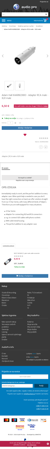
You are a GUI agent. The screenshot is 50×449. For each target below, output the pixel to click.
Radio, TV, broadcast (34, 292)
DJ (28, 295)
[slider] (43, 138)
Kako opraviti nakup (9, 321)
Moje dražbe (32, 329)
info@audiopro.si (29, 394)
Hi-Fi (28, 305)
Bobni (4, 302)
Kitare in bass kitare (9, 297)
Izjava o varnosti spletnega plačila (11, 336)
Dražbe (4, 339)
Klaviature (5, 300)
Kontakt (5, 356)
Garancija (5, 329)
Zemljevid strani (8, 361)
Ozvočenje (6, 295)
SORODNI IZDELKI (8, 246)
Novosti (5, 358)
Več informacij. (31, 444)
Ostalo (4, 305)
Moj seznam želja (33, 327)
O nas (4, 353)
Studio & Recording (9, 292)
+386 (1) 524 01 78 (42, 408)
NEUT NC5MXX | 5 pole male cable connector (27, 253)
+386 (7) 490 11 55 (42, 405)
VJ (28, 307)
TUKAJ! (45, 106)
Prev (2, 55)
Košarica (30, 321)
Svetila (29, 302)
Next (47, 55)
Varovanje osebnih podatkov (8, 326)
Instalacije (31, 297)
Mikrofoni (31, 300)
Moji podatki (32, 332)
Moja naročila (32, 324)
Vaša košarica (41, 20)
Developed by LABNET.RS (34, 434)
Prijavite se (44, 1)
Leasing (4, 332)
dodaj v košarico (25, 128)
